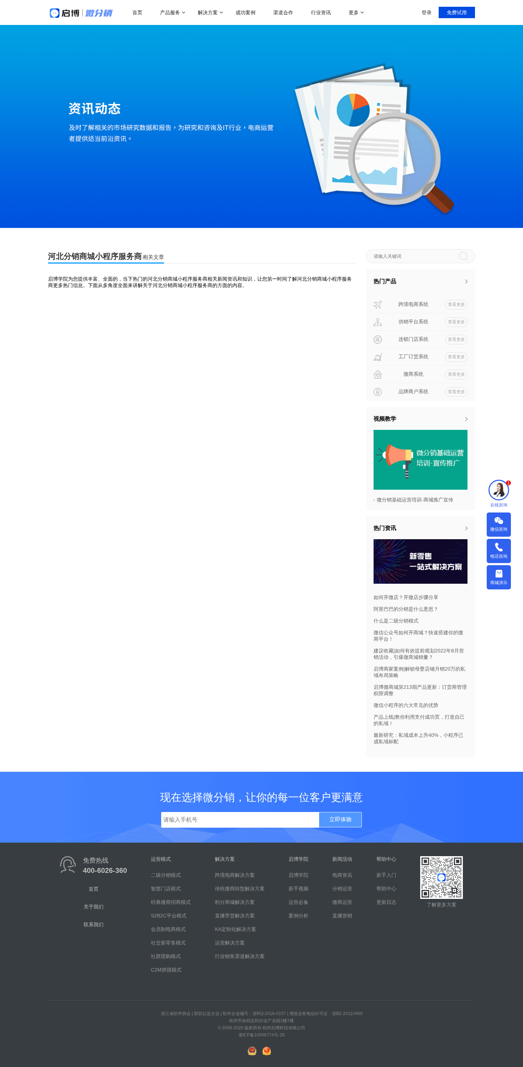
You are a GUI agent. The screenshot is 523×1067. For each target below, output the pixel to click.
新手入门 (386, 875)
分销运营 (342, 888)
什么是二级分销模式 (396, 621)
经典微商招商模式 (171, 902)
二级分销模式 (166, 875)
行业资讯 (321, 12)
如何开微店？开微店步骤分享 (406, 597)
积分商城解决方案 (235, 902)
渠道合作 (283, 12)
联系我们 (94, 924)
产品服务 (170, 12)
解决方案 (208, 12)
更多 (354, 12)
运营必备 (298, 902)
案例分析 (298, 915)
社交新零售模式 (168, 943)
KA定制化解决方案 (235, 929)
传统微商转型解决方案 (240, 888)
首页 (137, 12)
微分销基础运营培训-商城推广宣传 (415, 500)
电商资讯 (342, 875)
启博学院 (298, 875)
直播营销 (342, 915)
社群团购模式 (166, 956)
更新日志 (386, 902)
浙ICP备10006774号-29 (261, 1034)
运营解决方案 (230, 943)
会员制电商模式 (168, 929)
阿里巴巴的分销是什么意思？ (406, 609)
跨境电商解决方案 (235, 875)
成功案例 (245, 12)
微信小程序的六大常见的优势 (406, 705)
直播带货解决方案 (235, 915)
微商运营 (342, 902)
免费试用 (457, 12)
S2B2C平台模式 (168, 915)
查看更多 (456, 304)
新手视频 (298, 888)
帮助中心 (386, 888)
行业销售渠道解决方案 (240, 956)
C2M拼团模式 (166, 970)
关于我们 (94, 907)
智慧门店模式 (166, 888)
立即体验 (340, 819)
